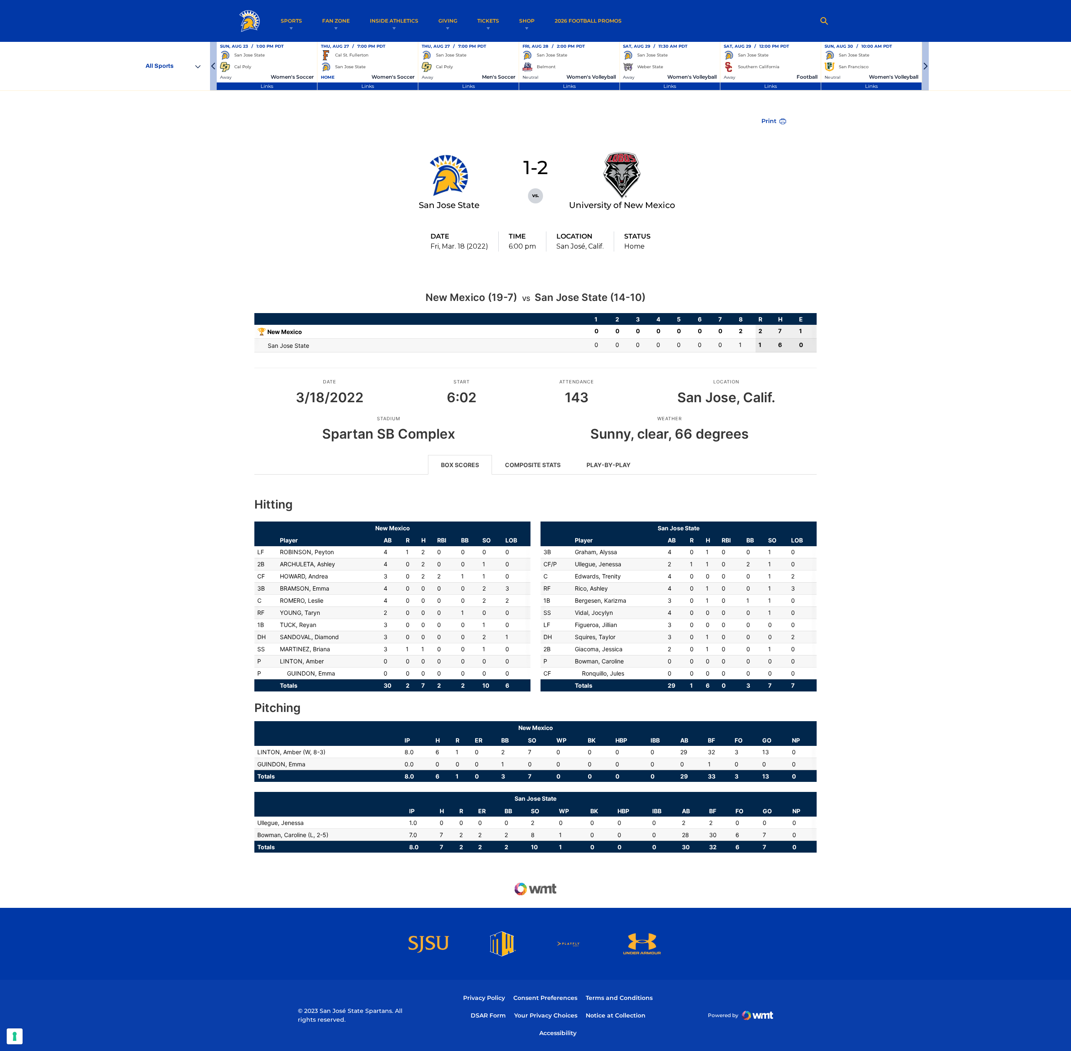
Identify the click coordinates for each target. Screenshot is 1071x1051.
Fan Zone (336, 21)
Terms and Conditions (619, 998)
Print (768, 121)
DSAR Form (488, 1015)
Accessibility (557, 1033)
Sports (291, 21)
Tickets (488, 21)
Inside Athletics (394, 21)
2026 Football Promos (588, 20)
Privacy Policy (484, 998)
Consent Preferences (545, 998)
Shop (527, 21)
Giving (447, 21)
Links (267, 86)
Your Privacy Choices (545, 1015)
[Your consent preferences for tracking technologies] (15, 1036)
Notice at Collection (616, 1015)
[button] (213, 66)
